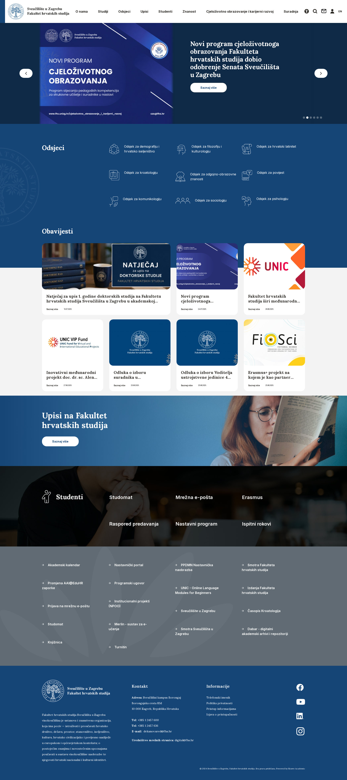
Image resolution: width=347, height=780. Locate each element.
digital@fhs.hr (184, 740)
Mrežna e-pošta (194, 497)
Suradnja (291, 11)
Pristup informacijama (221, 709)
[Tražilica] (315, 11)
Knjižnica (54, 642)
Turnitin (120, 647)
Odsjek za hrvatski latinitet (276, 146)
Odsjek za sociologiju (211, 200)
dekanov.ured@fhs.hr (158, 731)
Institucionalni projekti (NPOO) (129, 603)
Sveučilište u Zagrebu (197, 611)
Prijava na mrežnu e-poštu (68, 606)
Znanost (189, 11)
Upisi (144, 11)
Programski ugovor (129, 583)
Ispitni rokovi (256, 524)
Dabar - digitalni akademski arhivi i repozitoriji (265, 631)
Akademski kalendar (63, 565)
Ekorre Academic (296, 768)
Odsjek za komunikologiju (142, 199)
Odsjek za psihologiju (272, 199)
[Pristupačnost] (306, 11)
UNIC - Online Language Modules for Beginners (197, 590)
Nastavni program (196, 524)
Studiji (103, 11)
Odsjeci (124, 11)
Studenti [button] (165, 11)
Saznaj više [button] (208, 80)
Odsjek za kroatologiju (141, 173)
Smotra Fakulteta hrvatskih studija (258, 567)
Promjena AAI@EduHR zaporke (62, 585)
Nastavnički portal (128, 565)
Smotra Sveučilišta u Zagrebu (194, 631)
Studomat (120, 497)
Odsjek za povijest (270, 173)
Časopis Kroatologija (264, 611)
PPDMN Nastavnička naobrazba (194, 567)
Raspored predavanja (134, 524)
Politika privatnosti (219, 703)
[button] (26, 73)
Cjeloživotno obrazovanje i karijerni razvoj (240, 11)
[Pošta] (324, 11)
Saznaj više (52, 309)
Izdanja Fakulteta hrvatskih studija (258, 590)
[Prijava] (332, 11)
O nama (82, 11)
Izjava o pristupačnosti (221, 714)
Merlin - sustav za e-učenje (128, 626)
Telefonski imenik (218, 697)
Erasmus (252, 497)
